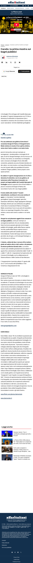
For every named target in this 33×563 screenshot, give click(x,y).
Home (2, 45)
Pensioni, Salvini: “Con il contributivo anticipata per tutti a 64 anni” (22, 433)
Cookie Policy (16, 559)
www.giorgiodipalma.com (8, 325)
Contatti (4, 540)
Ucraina (27, 8)
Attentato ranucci (19, 8)
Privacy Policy (16, 557)
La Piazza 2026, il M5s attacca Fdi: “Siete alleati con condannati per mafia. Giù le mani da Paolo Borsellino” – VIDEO (22, 441)
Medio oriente (10, 8)
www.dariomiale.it (6, 398)
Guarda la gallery (6, 137)
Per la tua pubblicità (6, 547)
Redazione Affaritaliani (12, 56)
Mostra (4, 76)
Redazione (4, 545)
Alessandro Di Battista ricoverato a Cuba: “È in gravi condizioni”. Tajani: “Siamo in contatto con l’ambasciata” (22, 457)
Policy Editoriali (5, 542)
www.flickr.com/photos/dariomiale (11, 394)
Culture (7, 45)
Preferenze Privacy (16, 561)
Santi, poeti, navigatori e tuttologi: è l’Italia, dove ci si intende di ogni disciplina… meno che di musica (22, 449)
